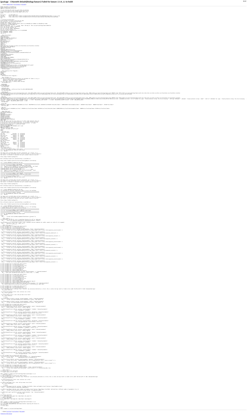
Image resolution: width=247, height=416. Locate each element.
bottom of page (10, 4)
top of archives (17, 4)
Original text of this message (6, 413)
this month (23, 4)
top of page (9, 411)
